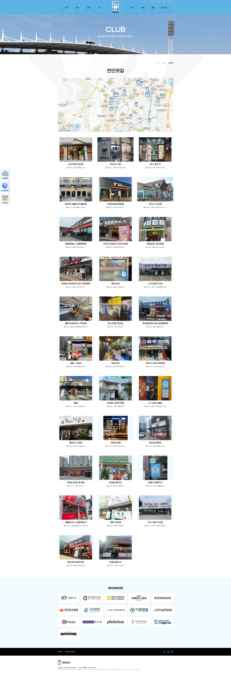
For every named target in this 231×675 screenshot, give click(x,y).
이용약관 (60, 651)
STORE (164, 7)
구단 (131, 7)
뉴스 (66, 7)
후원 (142, 7)
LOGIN (158, 1)
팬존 (153, 7)
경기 (77, 7)
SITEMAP (170, 1)
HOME (152, 1)
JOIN (164, 1)
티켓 (88, 7)
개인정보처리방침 (70, 651)
